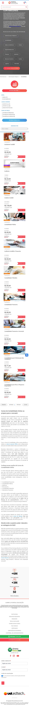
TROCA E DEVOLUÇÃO (14, 621)
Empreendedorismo (9, 49)
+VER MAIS (16, 63)
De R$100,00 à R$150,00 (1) (9, 116)
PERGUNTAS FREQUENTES (14, 616)
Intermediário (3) (6, 99)
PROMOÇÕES (14, 619)
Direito (20, 45)
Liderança (16, 54)
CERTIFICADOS (15, 628)
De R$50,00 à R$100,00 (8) (9, 114)
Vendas (20, 59)
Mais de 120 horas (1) (7, 108)
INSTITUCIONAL (14, 614)
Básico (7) (5, 97)
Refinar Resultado (14, 120)
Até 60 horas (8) (6, 106)
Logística (7, 63)
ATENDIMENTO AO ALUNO (14, 640)
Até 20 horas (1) (6, 104)
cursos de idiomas (17, 516)
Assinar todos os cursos (12, 68)
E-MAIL (3, 667)
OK (3, 683)
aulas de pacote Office (12, 444)
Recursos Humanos (9, 59)
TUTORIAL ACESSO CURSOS (14, 623)
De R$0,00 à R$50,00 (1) (8, 113)
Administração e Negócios (15, 26)
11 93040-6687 (15, 636)
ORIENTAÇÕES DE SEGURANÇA (14, 630)
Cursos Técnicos (5, 557)
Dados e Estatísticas (9, 45)
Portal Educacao (3, 77)
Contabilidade (8, 40)
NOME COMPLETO (6, 661)
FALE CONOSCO (14, 626)
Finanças (7, 54)
